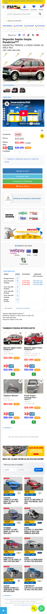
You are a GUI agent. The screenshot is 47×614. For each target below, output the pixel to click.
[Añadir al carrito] (13, 374)
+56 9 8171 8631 (38, 284)
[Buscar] (40, 14)
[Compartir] (42, 136)
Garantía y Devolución (27, 1)
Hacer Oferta (23, 186)
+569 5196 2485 (38, 282)
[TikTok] (28, 35)
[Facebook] (19, 35)
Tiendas (11, 1)
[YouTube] (37, 35)
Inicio (5, 1)
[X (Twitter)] (33, 35)
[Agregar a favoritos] (42, 131)
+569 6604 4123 (38, 281)
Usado (18, 134)
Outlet (17, 1)
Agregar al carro (22, 171)
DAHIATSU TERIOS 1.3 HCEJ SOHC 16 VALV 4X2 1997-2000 (25, 29)
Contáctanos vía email (26, 605)
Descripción (8, 308)
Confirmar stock (22, 176)
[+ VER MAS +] (7, 427)
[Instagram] (24, 35)
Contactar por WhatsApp (22, 181)
